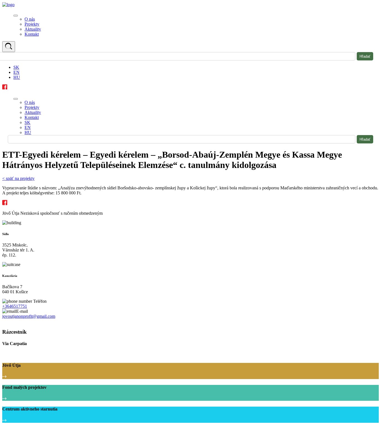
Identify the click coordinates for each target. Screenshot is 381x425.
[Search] (8, 46)
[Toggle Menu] (15, 15)
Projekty (32, 24)
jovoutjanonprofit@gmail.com (28, 316)
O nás (30, 19)
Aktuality (33, 29)
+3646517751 (14, 306)
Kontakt (32, 34)
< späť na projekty (18, 178)
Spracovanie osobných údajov (25, 321)
